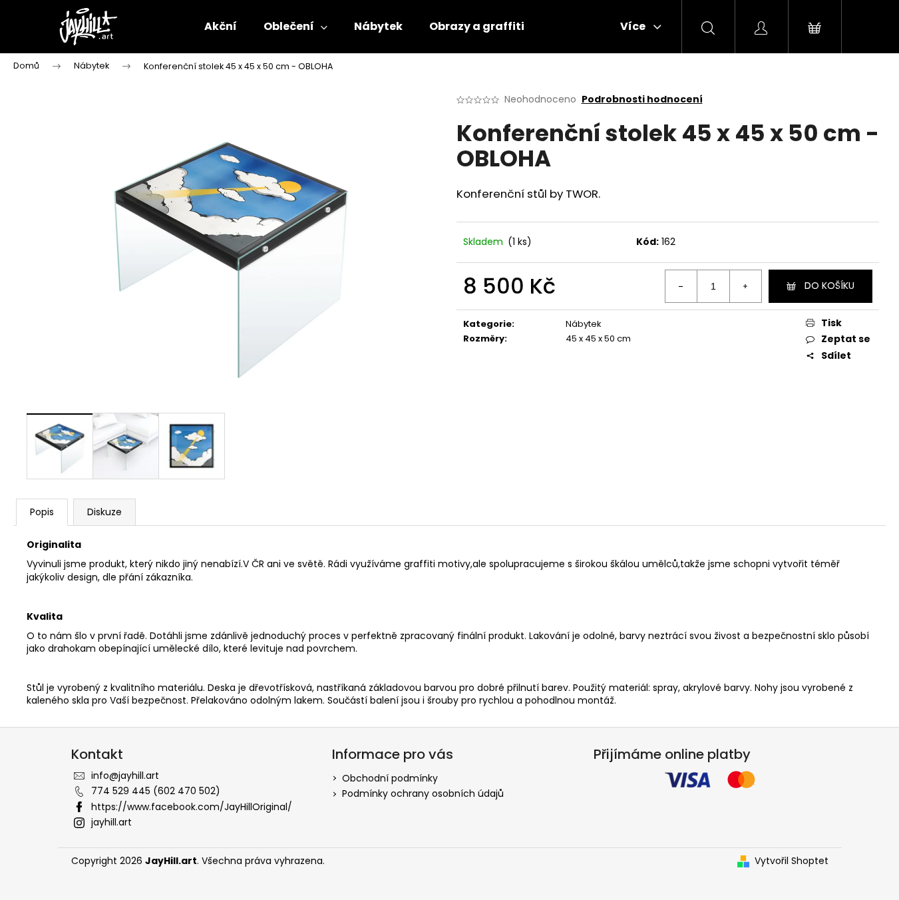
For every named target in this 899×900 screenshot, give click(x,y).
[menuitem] (220, 26)
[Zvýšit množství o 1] (745, 286)
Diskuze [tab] (104, 512)
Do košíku (829, 285)
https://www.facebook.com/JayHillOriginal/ (191, 806)
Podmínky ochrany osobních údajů (423, 793)
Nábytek (584, 324)
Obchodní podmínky (390, 778)
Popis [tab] (42, 512)
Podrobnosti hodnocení (642, 99)
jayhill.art (111, 822)
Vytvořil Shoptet (791, 861)
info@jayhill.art (125, 775)
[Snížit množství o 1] (681, 286)
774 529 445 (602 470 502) (155, 790)
